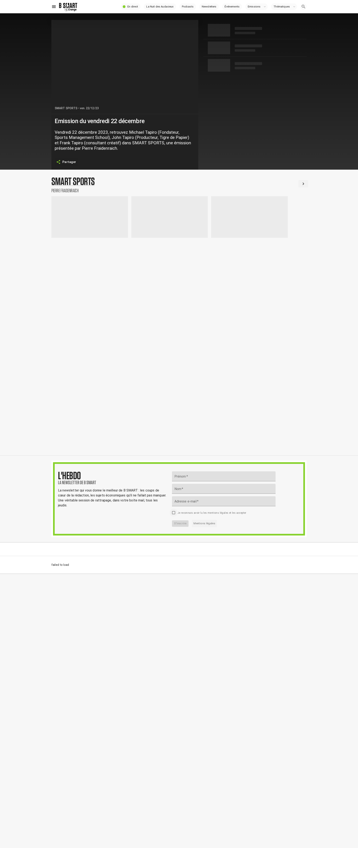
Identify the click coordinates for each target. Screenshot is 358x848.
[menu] (54, 7)
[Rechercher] (303, 7)
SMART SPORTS (66, 108)
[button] (130, 6)
